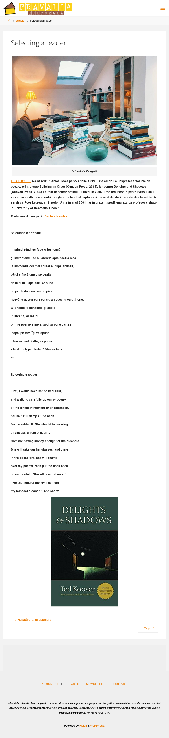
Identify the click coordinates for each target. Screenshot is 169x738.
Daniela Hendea (55, 216)
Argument (50, 684)
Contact (120, 684)
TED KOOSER (21, 181)
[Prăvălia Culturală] (37, 8)
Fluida (83, 725)
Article (20, 20)
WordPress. (97, 725)
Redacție (72, 684)
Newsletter (96, 684)
